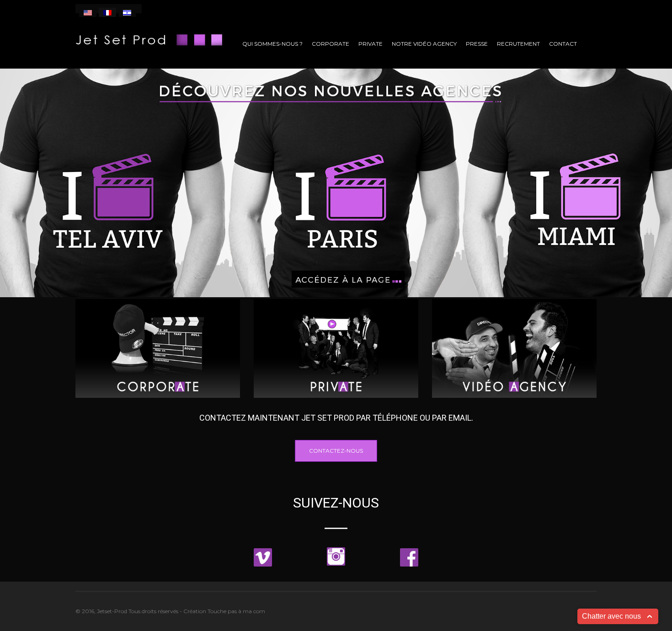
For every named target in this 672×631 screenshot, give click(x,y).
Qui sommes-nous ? (272, 43)
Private (370, 43)
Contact (563, 43)
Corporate (330, 43)
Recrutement (518, 43)
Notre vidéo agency (424, 43)
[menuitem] (87, 12)
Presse (477, 43)
